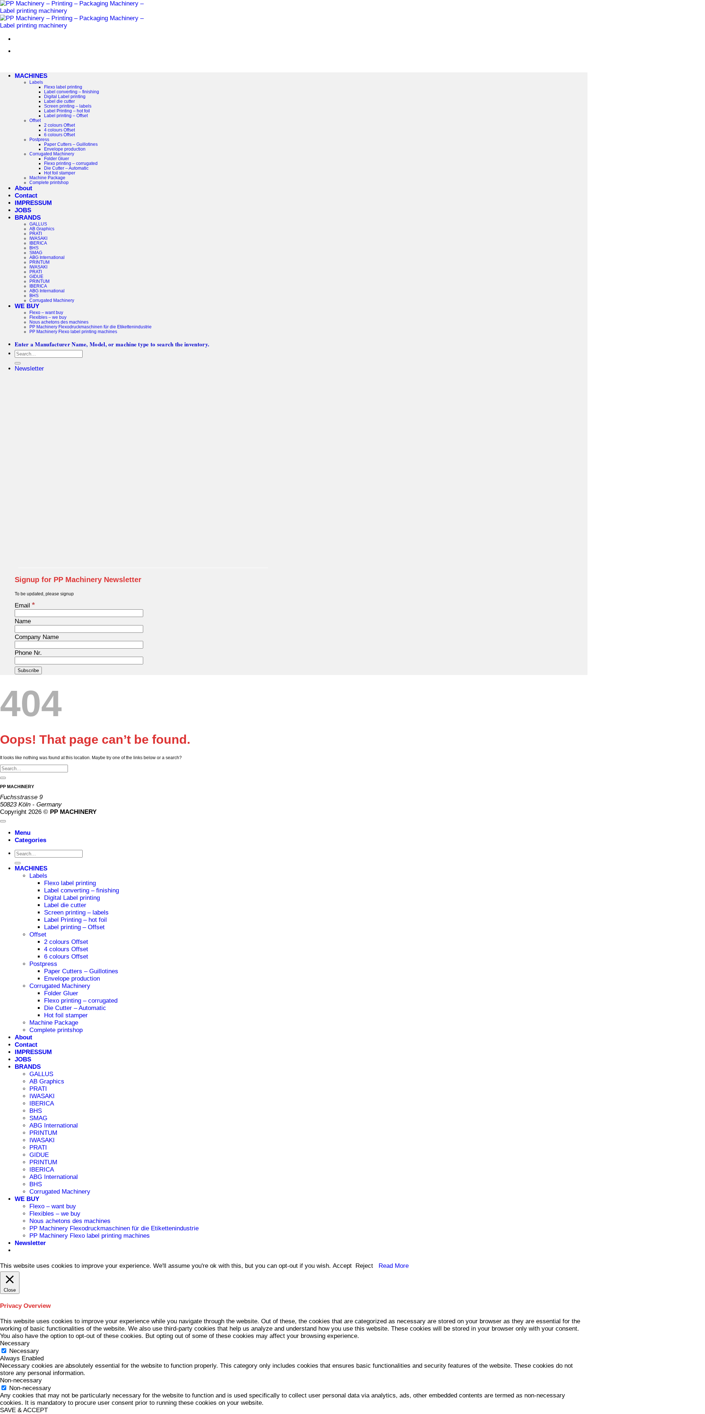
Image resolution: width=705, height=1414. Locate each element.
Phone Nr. (28, 652)
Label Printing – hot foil (67, 110)
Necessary (24, 1351)
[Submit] (18, 363)
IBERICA (38, 243)
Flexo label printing (63, 86)
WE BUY (27, 306)
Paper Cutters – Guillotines (71, 144)
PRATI (35, 233)
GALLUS (38, 223)
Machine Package (47, 177)
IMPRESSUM (33, 202)
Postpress (39, 139)
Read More (394, 1265)
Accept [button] (342, 1265)
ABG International (47, 257)
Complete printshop (49, 182)
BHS (34, 247)
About (23, 188)
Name (23, 621)
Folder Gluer (56, 158)
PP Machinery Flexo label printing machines (73, 331)
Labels (36, 82)
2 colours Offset (59, 125)
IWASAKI (38, 238)
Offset (35, 120)
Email (25, 605)
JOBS (23, 210)
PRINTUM (39, 262)
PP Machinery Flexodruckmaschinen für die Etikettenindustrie (90, 326)
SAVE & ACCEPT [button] (24, 1410)
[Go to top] (3, 821)
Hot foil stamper (59, 172)
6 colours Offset (59, 134)
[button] (29, 368)
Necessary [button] (15, 1343)
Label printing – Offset (66, 115)
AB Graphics (41, 228)
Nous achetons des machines (58, 322)
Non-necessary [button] (21, 1380)
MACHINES (31, 75)
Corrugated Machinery (51, 153)
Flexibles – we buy (47, 317)
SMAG (35, 252)
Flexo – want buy (46, 312)
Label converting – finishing (71, 91)
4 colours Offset (59, 129)
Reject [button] (364, 1265)
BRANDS (28, 217)
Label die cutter (59, 101)
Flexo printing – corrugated (71, 163)
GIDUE (36, 276)
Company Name (37, 637)
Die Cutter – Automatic (66, 168)
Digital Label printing (65, 96)
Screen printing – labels (67, 106)
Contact (26, 195)
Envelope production (65, 149)
